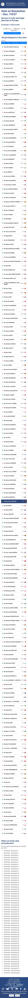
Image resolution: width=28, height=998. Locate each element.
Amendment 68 (15, 963)
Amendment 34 (15, 909)
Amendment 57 (15, 943)
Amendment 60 (15, 950)
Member (4, 42)
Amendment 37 (15, 916)
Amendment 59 (15, 948)
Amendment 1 (14, 850)
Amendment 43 (15, 927)
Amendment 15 (15, 880)
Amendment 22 (15, 893)
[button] (23, 33)
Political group (15, 42)
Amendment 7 (14, 862)
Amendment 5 (14, 857)
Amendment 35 (15, 911)
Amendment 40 (15, 921)
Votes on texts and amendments (11, 33)
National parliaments (14, 981)
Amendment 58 (15, 945)
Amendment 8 (14, 864)
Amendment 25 (15, 896)
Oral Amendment (15, 970)
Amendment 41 (15, 923)
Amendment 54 (15, 941)
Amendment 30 (15, 905)
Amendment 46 (15, 934)
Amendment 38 (15, 918)
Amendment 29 (15, 902)
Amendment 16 (15, 882)
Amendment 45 (15, 932)
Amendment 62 (15, 954)
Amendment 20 (15, 889)
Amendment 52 (15, 939)
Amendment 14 (15, 878)
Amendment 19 (15, 887)
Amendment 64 (15, 957)
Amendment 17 (15, 884)
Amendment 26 (15, 898)
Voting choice (23, 42)
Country (9, 42)
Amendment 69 (15, 966)
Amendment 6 (14, 859)
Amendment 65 (15, 959)
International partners (14, 983)
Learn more (22, 993)
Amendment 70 (15, 968)
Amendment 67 (15, 961)
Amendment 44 (15, 930)
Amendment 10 (15, 869)
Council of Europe (14, 979)
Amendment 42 (15, 925)
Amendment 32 (15, 907)
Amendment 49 (15, 936)
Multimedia (20, 985)
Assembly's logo (10, 985)
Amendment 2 (14, 853)
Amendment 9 (14, 866)
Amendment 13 (15, 875)
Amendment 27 (15, 900)
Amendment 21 (15, 891)
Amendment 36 (15, 914)
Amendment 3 (14, 855)
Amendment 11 (15, 871)
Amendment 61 (15, 952)
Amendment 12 (15, 873)
